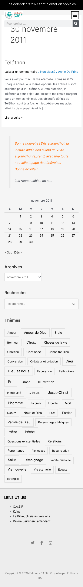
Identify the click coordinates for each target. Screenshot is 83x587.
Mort (68, 403)
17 (41, 229)
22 (20, 235)
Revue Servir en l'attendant (31, 521)
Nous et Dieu (33, 413)
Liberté (53, 403)
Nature (11, 413)
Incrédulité (14, 392)
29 (20, 242)
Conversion (15, 361)
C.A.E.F (18, 506)
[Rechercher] (76, 23)
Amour (11, 332)
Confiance (33, 352)
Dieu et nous (18, 371)
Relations (55, 441)
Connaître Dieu (59, 352)
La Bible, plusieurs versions (31, 516)
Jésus (34, 392)
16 (31, 229)
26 (62, 235)
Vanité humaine (60, 460)
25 (52, 235)
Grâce (26, 382)
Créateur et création (44, 361)
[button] (75, 15)
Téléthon (14, 62)
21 (9, 235)
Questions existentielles (23, 441)
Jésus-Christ (58, 392)
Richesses (38, 450)
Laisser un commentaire (20, 71)
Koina (16, 511)
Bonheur (13, 342)
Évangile (13, 478)
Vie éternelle (42, 469)
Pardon (67, 413)
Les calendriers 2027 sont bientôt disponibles (41, 4)
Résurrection (60, 450)
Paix (52, 413)
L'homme (15, 403)
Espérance (44, 371)
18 (52, 229)
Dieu (69, 361)
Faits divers (66, 371)
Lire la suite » (13, 117)
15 (20, 229)
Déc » (18, 252)
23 (31, 235)
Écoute (62, 469)
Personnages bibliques (53, 422)
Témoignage (33, 460)
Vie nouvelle (17, 469)
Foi (10, 381)
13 (73, 223)
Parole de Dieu (19, 422)
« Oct (8, 252)
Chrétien (13, 352)
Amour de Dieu (35, 332)
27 (73, 235)
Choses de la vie (55, 342)
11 (52, 223)
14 (9, 229)
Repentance (15, 450)
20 (73, 229)
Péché (30, 432)
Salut (12, 460)
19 (62, 229)
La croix (36, 403)
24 (41, 235)
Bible (58, 332)
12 (62, 223)
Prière (12, 432)
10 (41, 223)
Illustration (46, 382)
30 (31, 242)
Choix (31, 342)
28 (9, 242)
